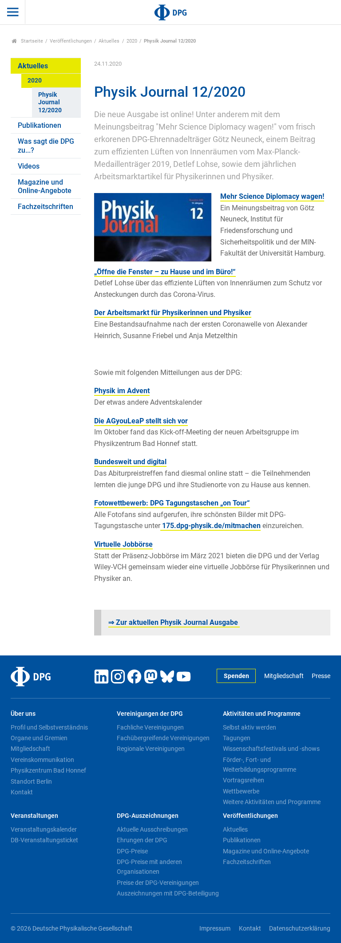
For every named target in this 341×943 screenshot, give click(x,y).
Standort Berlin (31, 781)
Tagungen (236, 738)
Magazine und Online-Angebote (44, 186)
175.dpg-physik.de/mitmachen (210, 525)
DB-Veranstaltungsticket (44, 840)
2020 (132, 41)
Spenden (236, 676)
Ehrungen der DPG (142, 840)
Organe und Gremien (39, 738)
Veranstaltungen (34, 816)
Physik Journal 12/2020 (50, 102)
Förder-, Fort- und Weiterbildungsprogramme (259, 764)
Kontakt (22, 792)
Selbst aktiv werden (249, 727)
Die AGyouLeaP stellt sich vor (141, 421)
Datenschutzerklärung (299, 928)
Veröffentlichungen (71, 41)
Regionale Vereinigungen (151, 748)
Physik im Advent (122, 391)
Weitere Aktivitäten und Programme (272, 801)
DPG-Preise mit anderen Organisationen (149, 866)
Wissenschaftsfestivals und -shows (271, 748)
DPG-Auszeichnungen (147, 816)
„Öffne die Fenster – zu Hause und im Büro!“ (165, 272)
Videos (29, 166)
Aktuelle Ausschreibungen (152, 829)
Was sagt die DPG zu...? (46, 145)
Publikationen (39, 125)
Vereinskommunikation (42, 759)
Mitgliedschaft (283, 676)
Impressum (214, 928)
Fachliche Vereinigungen (150, 727)
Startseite (31, 41)
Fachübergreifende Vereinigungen (163, 738)
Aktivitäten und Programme (262, 714)
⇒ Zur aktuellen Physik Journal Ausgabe (174, 622)
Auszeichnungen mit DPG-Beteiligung (168, 893)
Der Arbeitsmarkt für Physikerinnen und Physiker (172, 312)
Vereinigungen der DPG (150, 714)
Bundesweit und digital (130, 462)
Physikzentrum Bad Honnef (48, 770)
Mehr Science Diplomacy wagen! (272, 196)
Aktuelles (109, 41)
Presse (321, 676)
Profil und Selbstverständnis (49, 727)
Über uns (23, 714)
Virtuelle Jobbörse (123, 544)
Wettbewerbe (241, 791)
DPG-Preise (132, 851)
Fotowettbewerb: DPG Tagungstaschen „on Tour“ (172, 503)
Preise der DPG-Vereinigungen (158, 882)
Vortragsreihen (243, 780)
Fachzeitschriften (45, 206)
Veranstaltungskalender (44, 829)
